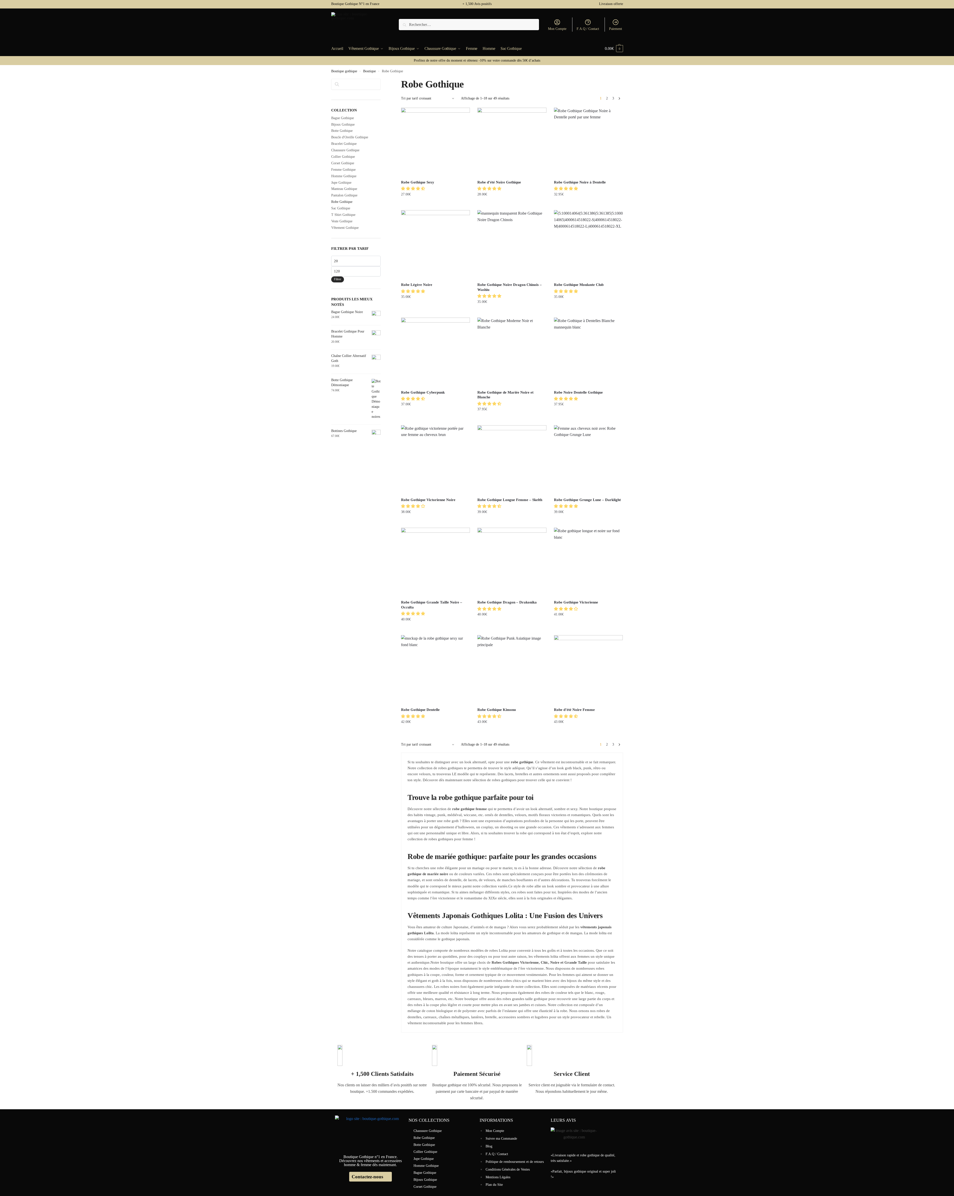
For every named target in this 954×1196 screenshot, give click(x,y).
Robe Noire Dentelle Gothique (578, 392)
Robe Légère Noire (416, 285)
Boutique (369, 71)
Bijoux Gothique (343, 124)
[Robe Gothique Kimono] (511, 669)
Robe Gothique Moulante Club (579, 285)
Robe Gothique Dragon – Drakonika (507, 602)
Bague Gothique (342, 118)
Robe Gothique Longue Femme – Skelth (509, 500)
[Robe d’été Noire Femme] (588, 669)
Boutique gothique (344, 71)
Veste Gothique (341, 221)
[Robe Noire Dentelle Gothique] (588, 352)
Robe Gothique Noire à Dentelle (580, 182)
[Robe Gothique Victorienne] (588, 562)
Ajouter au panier (435, 204)
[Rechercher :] (469, 24)
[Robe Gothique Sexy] (435, 142)
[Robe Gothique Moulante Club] (588, 244)
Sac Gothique (340, 208)
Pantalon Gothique (344, 195)
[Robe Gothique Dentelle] (435, 669)
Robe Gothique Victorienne (576, 602)
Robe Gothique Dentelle (420, 710)
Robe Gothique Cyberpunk (423, 392)
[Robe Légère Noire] (435, 244)
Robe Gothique (341, 202)
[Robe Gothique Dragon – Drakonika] (511, 562)
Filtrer (337, 279)
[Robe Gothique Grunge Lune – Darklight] (588, 459)
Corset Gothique (342, 163)
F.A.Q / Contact (588, 29)
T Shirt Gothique (343, 215)
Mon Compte (557, 29)
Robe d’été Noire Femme (574, 710)
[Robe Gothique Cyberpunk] (435, 352)
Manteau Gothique (344, 189)
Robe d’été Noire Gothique (499, 182)
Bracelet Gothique (344, 144)
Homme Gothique (343, 176)
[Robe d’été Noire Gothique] (511, 142)
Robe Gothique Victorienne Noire (428, 500)
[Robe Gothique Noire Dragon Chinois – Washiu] (511, 244)
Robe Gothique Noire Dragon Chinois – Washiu (509, 287)
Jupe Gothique (341, 182)
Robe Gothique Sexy (417, 182)
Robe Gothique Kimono (496, 710)
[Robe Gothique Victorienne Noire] (435, 459)
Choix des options (512, 204)
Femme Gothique (343, 169)
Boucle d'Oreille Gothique (349, 137)
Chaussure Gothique (345, 150)
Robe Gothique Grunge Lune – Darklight (587, 500)
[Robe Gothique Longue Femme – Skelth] (511, 459)
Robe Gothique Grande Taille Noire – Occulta (431, 604)
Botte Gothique (342, 131)
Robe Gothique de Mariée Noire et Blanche (505, 394)
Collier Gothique (343, 157)
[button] (413, 188)
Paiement (615, 29)
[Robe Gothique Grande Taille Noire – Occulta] (435, 562)
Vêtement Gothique (345, 228)
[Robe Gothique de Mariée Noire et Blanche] (511, 352)
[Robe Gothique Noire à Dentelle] (588, 142)
